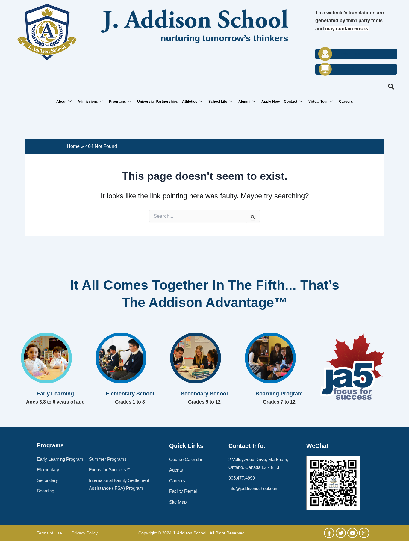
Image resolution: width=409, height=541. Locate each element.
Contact (290, 101)
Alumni (244, 101)
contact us (348, 53)
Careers (346, 101)
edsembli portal (352, 69)
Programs (117, 101)
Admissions (88, 101)
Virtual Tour (318, 101)
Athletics (189, 101)
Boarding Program (279, 394)
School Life (217, 101)
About (61, 101)
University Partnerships (157, 101)
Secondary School (204, 394)
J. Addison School (195, 21)
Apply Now (270, 101)
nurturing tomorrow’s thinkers (224, 38)
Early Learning (55, 394)
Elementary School (130, 394)
